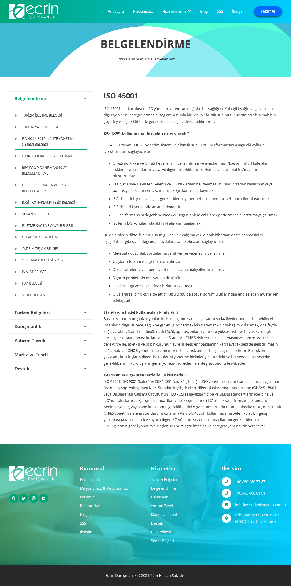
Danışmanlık (161, 497)
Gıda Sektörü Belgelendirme (47, 156)
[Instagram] (33, 498)
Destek (157, 523)
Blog (84, 514)
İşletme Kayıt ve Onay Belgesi (47, 225)
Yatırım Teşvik (163, 505)
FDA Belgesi (32, 283)
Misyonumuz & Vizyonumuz (104, 488)
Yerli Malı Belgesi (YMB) (42, 260)
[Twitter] (23, 498)
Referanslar (90, 505)
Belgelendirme (163, 488)
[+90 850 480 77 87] (228, 481)
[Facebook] (13, 498)
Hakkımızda (90, 479)
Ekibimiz (87, 497)
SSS (83, 523)
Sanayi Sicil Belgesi (38, 214)
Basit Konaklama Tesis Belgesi (48, 202)
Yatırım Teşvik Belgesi (41, 248)
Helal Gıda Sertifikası (41, 237)
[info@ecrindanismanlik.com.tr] (228, 504)
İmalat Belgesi (34, 271)
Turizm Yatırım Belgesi (41, 127)
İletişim (86, 531)
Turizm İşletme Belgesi (42, 115)
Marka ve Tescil (164, 514)
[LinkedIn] (43, 498)
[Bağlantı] (33, 11)
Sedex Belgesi (34, 295)
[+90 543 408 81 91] (228, 493)
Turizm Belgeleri (165, 479)
